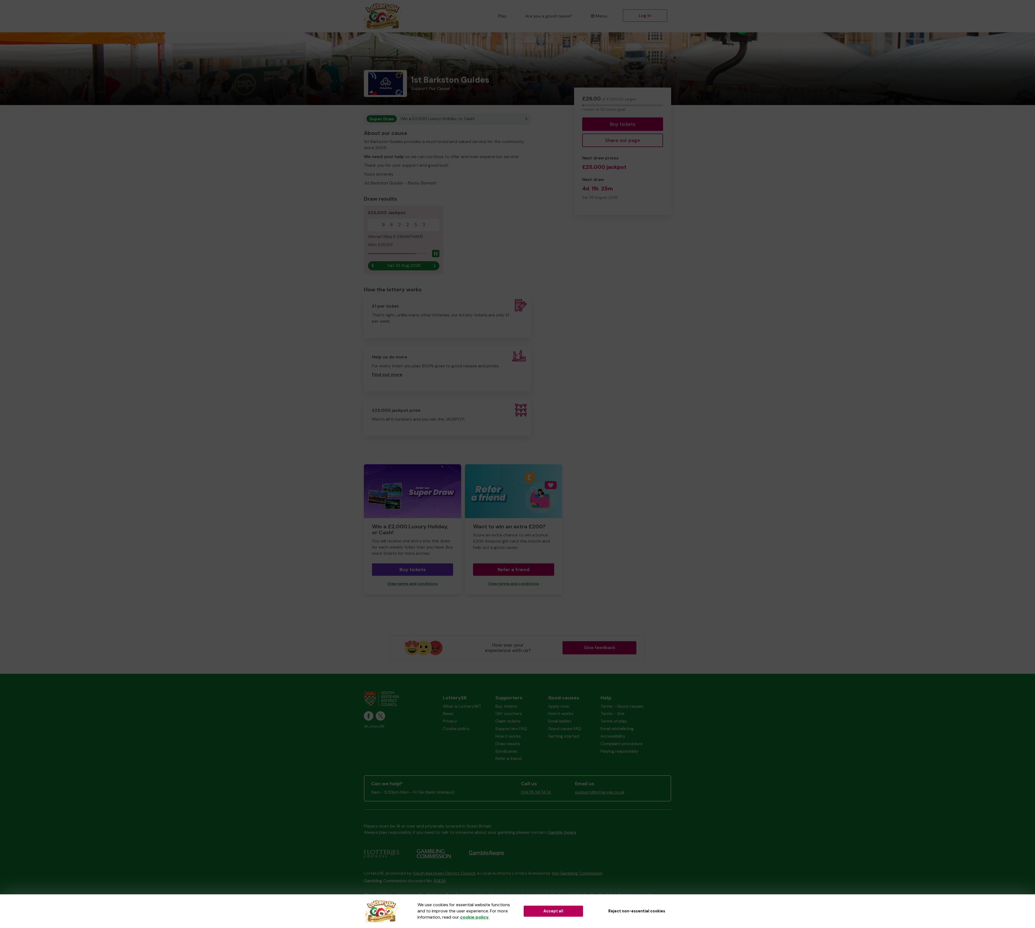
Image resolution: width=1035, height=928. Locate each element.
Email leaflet (559, 721)
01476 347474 (536, 792)
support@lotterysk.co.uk (600, 792)
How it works (508, 736)
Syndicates (506, 751)
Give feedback (599, 647)
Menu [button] (601, 16)
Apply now (558, 706)
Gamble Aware (562, 832)
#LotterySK (374, 726)
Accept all (553, 911)
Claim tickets (507, 721)
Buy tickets (623, 124)
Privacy (450, 721)
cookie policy (474, 917)
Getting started (563, 736)
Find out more (387, 374)
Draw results (507, 743)
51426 (440, 881)
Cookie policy (456, 728)
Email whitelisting (617, 728)
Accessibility (613, 736)
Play (502, 16)
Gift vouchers (508, 713)
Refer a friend (514, 569)
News (448, 713)
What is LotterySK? (462, 706)
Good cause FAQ (564, 728)
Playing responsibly (619, 751)
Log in (645, 15)
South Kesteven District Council (444, 873)
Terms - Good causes (622, 706)
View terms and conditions (412, 583)
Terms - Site (613, 713)
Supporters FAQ (511, 728)
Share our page (622, 140)
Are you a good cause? (548, 16)
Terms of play (614, 721)
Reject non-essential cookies (636, 911)
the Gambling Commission (577, 873)
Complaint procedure (622, 743)
